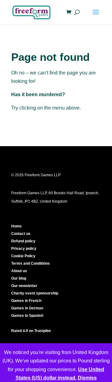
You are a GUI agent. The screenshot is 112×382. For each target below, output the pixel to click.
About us (19, 271)
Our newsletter (24, 286)
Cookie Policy (23, 256)
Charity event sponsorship (34, 293)
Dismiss (87, 377)
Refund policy (23, 241)
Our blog (18, 278)
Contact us (20, 233)
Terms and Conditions (30, 263)
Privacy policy (23, 248)
